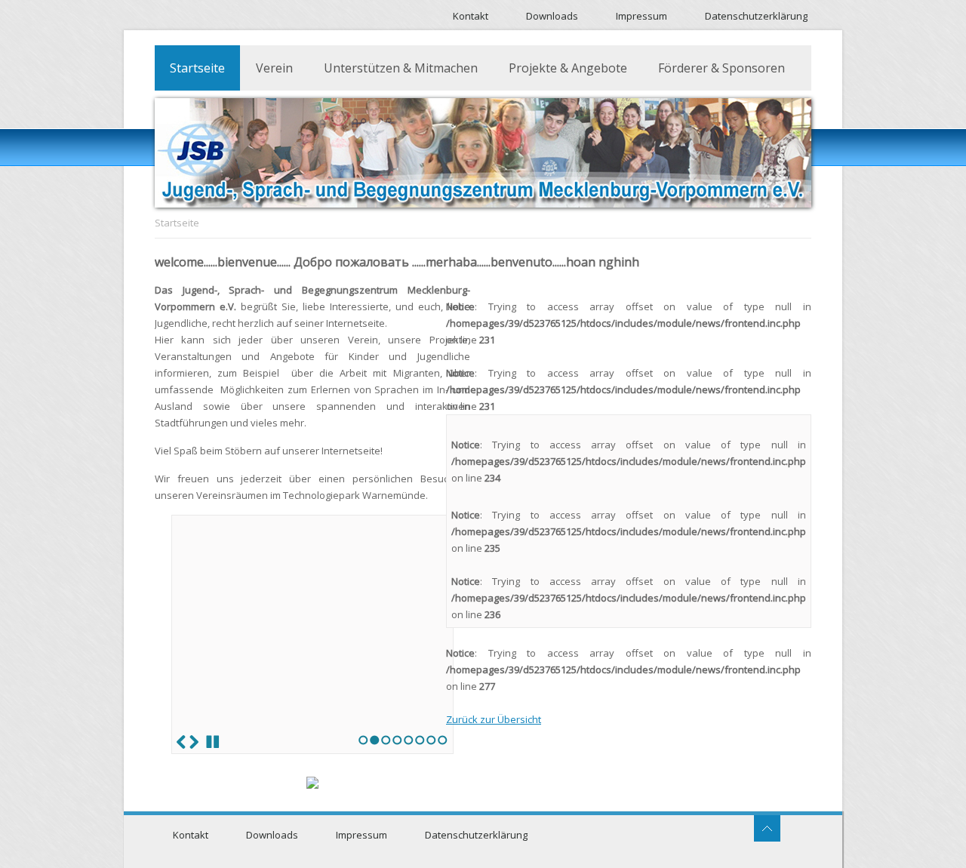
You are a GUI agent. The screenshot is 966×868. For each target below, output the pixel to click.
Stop (213, 742)
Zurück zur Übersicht (493, 719)
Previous (181, 742)
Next (193, 742)
